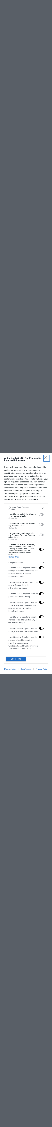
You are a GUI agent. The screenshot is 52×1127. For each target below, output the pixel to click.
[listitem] (26, 508)
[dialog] (26, 563)
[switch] (41, 514)
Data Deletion (10, 669)
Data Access (26, 669)
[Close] (46, 458)
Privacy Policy (42, 669)
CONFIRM (16, 659)
